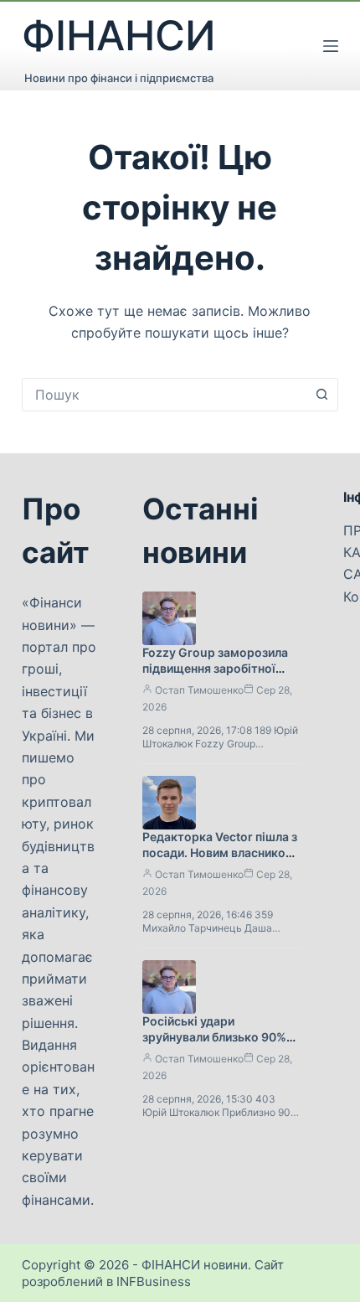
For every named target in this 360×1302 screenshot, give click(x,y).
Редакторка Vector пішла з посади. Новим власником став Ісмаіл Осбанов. (219, 852)
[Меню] (330, 46)
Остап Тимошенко (199, 690)
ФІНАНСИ (119, 35)
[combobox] (164, 394)
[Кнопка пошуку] (321, 395)
